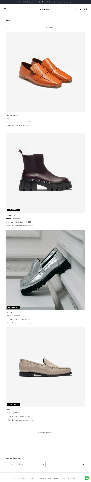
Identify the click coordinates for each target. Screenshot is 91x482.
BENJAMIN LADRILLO (12, 115)
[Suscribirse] (43, 464)
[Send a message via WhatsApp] (87, 478)
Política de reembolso (44, 478)
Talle (8, 20)
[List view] (11, 27)
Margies (20, 478)
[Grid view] (7, 27)
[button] (4, 9)
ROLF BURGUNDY (11, 215)
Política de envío (72, 478)
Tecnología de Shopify (29, 478)
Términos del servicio (59, 478)
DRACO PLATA (10, 312)
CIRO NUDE (9, 410)
